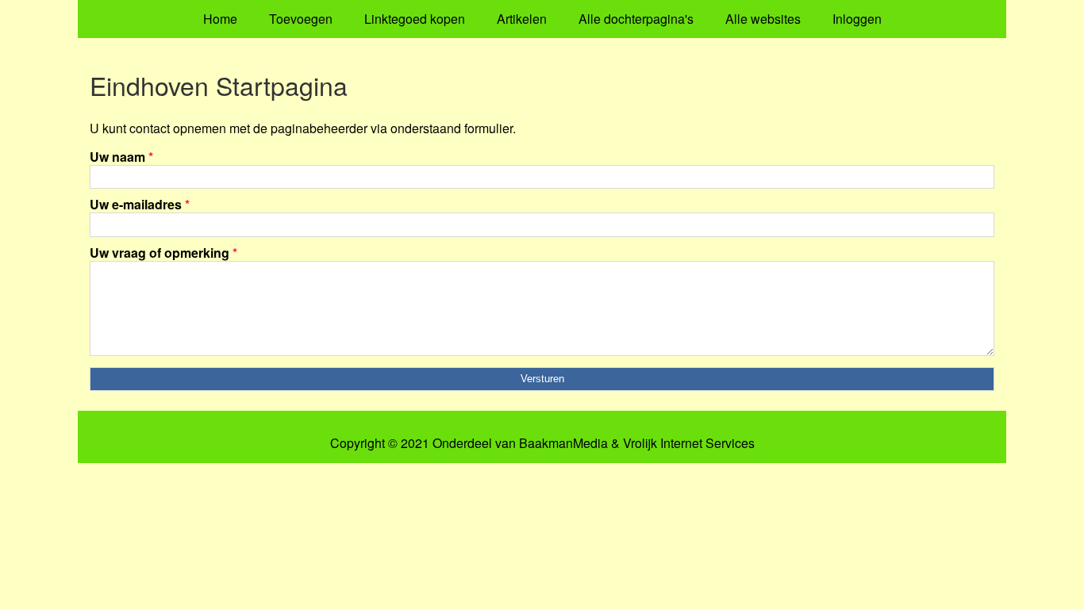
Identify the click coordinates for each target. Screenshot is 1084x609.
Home (220, 19)
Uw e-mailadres (140, 204)
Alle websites (763, 19)
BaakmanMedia (563, 443)
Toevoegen (301, 19)
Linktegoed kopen (414, 19)
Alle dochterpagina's (636, 19)
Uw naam (121, 156)
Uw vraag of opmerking (163, 252)
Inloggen (857, 19)
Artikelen (522, 19)
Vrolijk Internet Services (689, 443)
